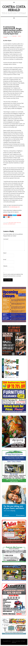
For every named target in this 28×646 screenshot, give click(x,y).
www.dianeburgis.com (14, 207)
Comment (6, 239)
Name (5, 253)
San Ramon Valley (11, 223)
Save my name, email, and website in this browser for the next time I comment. (13, 275)
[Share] (4, 217)
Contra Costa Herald (14, 8)
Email (5, 259)
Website (5, 266)
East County (11, 222)
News (15, 222)
